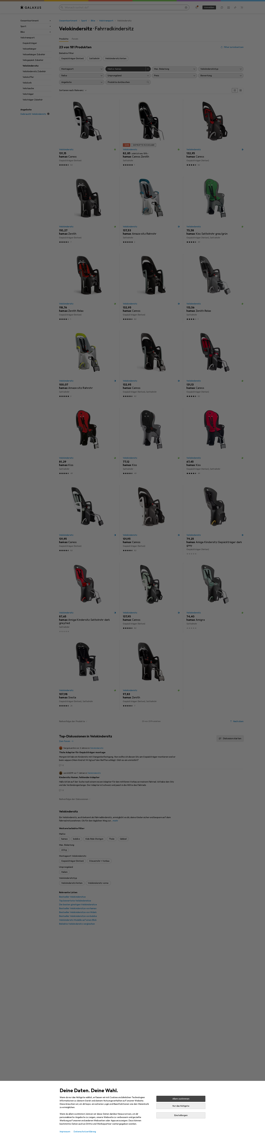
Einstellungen (181, 1115)
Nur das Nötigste (180, 1106)
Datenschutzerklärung (85, 1131)
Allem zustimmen (180, 1098)
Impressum (65, 1131)
